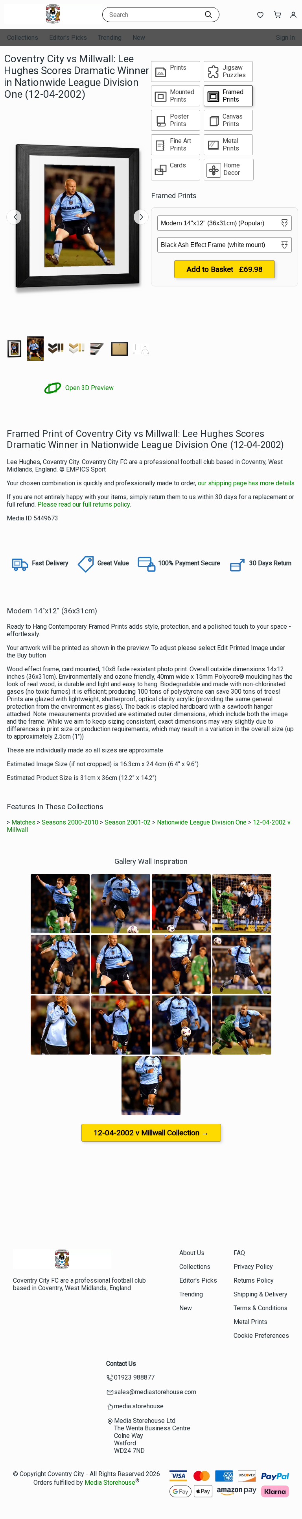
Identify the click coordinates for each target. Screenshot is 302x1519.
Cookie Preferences (261, 1335)
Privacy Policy (253, 1266)
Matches (23, 822)
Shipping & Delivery (260, 1294)
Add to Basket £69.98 (224, 269)
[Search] (208, 14)
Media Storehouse (110, 1482)
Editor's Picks (68, 37)
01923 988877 (134, 1377)
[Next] (141, 217)
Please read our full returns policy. (84, 504)
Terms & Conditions (260, 1308)
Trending (110, 37)
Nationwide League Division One (202, 822)
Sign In (285, 37)
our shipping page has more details (246, 483)
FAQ (239, 1253)
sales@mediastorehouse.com (155, 1392)
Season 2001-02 (128, 822)
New (139, 37)
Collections (22, 37)
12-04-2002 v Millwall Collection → (151, 1132)
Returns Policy (254, 1280)
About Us (191, 1253)
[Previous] (13, 217)
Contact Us (121, 1363)
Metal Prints (250, 1322)
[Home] (53, 21)
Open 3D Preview (89, 388)
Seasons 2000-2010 (70, 822)
